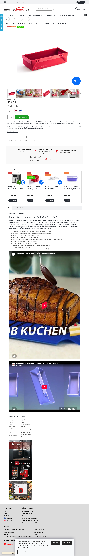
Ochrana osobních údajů (29, 518)
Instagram (9, 520)
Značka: (30, 27)
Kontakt (6, 516)
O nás (6, 513)
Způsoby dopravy (27, 516)
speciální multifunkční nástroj (62, 226)
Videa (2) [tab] (15, 208)
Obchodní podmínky (28, 511)
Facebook (9, 518)
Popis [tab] (9, 208)
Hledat (56, 8)
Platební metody (27, 513)
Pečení (23, 420)
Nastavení (22, 552)
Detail (30, 200)
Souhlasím (66, 543)
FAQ (5, 511)
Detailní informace (12, 132)
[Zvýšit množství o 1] (14, 116)
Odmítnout (55, 543)
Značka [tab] (22, 208)
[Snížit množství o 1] (14, 118)
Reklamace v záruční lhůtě (30, 523)
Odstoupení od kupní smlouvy (31, 520)
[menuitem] (11, 15)
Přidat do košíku (23, 117)
